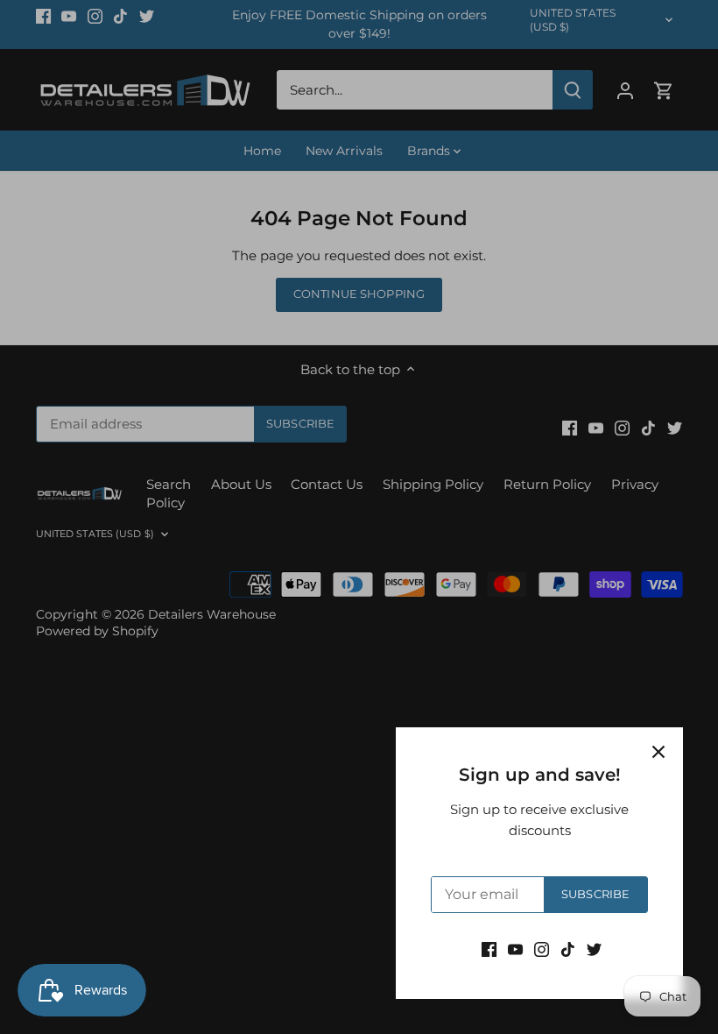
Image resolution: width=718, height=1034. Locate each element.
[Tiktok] (567, 948)
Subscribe (595, 894)
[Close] (658, 752)
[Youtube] (515, 948)
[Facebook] (489, 948)
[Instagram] (541, 948)
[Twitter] (594, 948)
